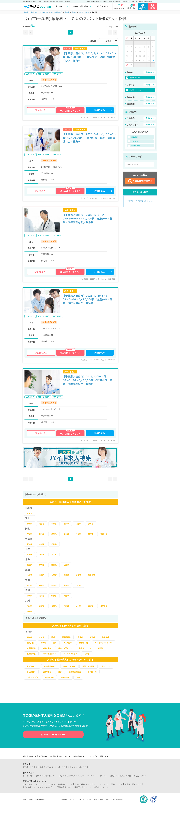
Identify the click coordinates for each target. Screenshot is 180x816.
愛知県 (54, 565)
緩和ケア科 (83, 643)
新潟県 (29, 544)
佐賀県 (41, 606)
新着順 (108, 41)
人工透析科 (68, 643)
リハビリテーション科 (103, 643)
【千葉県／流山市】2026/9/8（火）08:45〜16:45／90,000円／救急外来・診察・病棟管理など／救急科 (89, 138)
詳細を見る (100, 110)
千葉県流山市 (135, 78)
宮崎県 (90, 606)
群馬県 (54, 534)
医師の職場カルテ (64, 787)
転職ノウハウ (28, 784)
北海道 (29, 513)
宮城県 (54, 524)
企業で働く (47, 672)
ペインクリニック (70, 654)
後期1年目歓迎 (32, 677)
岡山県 (54, 585)
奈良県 (78, 575)
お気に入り (42, 110)
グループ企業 (104, 799)
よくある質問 (133, 1)
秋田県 (66, 524)
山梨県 (41, 544)
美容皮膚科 (47, 648)
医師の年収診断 (29, 787)
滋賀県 (29, 575)
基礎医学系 (31, 654)
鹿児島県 (103, 606)
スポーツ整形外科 (49, 654)
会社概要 (64, 799)
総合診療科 (31, 648)
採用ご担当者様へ (28, 756)
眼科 (53, 637)
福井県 (54, 554)
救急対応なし (32, 666)
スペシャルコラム (101, 784)
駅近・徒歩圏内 (89, 666)
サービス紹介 (28, 776)
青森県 (29, 524)
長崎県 (54, 606)
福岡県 (29, 606)
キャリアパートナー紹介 (97, 776)
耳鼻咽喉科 (66, 637)
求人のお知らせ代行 (46, 787)
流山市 (74, 12)
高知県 (66, 596)
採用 (95, 799)
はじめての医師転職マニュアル (72, 776)
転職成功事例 (125, 776)
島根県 (41, 585)
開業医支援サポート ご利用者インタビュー (92, 787)
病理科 (100, 648)
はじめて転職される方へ (46, 776)
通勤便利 (134, 137)
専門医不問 (92, 672)
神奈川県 (103, 534)
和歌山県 (91, 575)
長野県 (54, 544)
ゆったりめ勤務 (69, 666)
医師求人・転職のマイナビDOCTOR (36, 12)
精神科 (29, 637)
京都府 (41, 575)
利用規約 (42, 756)
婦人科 (43, 643)
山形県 (78, 524)
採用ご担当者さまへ (114, 1)
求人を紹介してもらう (70, 110)
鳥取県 (29, 585)
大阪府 (54, 575)
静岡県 (41, 565)
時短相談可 (65, 677)
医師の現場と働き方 (83, 784)
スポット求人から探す (81, 767)
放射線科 (105, 637)
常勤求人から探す (30, 767)
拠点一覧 (125, 1)
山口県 (78, 585)
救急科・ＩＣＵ (84, 12)
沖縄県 (29, 611)
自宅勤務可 (31, 672)
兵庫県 (66, 575)
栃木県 (41, 534)
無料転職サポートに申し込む (53, 734)
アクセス (73, 799)
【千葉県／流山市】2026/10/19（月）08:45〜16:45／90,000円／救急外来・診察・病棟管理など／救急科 (88, 299)
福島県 (90, 524)
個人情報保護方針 (117, 799)
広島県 (66, 585)
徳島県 (29, 596)
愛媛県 (54, 596)
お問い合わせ (77, 756)
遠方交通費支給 (75, 672)
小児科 (41, 637)
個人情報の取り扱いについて (59, 756)
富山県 (29, 554)
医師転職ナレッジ (65, 784)
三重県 (66, 565)
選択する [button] (149, 72)
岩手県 (41, 524)
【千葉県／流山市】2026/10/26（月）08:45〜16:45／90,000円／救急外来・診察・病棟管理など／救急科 (88, 380)
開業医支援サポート (133, 784)
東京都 (90, 534)
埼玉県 (66, 534)
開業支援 (103, 756)
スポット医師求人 (56, 12)
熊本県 (66, 606)
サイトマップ (91, 756)
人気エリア (106, 666)
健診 (60, 672)
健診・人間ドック (65, 648)
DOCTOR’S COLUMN (45, 784)
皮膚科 (80, 637)
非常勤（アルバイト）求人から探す (54, 767)
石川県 (41, 554)
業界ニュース (116, 784)
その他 (86, 654)
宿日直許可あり (50, 666)
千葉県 (67, 12)
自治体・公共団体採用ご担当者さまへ (97, 1)
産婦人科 (30, 643)
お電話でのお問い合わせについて (148, 1)
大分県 (78, 606)
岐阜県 (29, 565)
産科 (55, 643)
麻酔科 (92, 637)
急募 (78, 677)
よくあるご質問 (140, 776)
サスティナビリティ (85, 799)
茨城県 (29, 534)
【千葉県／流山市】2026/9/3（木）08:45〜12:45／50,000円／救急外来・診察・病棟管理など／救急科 (89, 57)
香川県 (41, 596)
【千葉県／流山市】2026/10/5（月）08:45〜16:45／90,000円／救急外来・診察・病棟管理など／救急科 (88, 218)
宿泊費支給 (49, 677)
